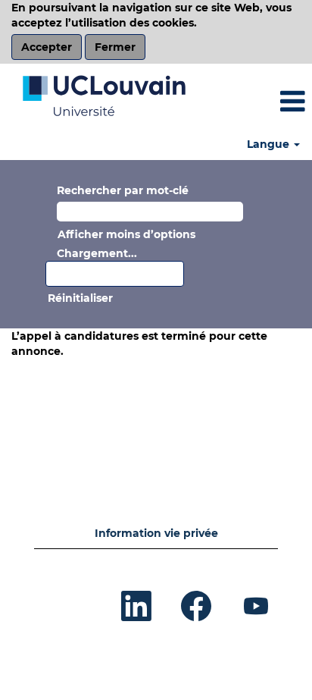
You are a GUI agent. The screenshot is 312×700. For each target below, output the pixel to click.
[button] (260, 101)
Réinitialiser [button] (80, 298)
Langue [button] (269, 144)
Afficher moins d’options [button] (126, 234)
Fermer (115, 47)
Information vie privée (156, 533)
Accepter (46, 47)
